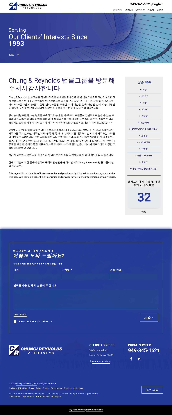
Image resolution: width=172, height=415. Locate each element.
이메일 (67, 270)
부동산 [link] (144, 162)
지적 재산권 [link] (144, 142)
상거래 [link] (144, 96)
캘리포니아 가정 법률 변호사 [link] (144, 129)
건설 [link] (144, 103)
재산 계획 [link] (144, 122)
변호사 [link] (151, 10)
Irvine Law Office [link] (101, 362)
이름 (16, 270)
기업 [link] (144, 90)
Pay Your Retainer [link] (94, 410)
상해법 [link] (144, 149)
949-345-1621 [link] (140, 4)
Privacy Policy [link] (35, 388)
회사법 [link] (144, 109)
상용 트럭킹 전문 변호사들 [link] (144, 168)
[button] (131, 359)
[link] (28, 6)
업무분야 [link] (140, 10)
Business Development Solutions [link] (57, 388)
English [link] (157, 4)
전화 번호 (116, 270)
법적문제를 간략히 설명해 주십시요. (36, 286)
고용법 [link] (144, 116)
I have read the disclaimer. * (35, 321)
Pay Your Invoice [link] (77, 410)
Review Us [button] (152, 389)
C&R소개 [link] (129, 10)
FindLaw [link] (79, 388)
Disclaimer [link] (13, 388)
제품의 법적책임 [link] (144, 155)
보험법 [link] (144, 136)
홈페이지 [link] (117, 10)
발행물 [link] (160, 10)
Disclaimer (20, 315)
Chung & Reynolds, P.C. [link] (26, 383)
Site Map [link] (23, 388)
